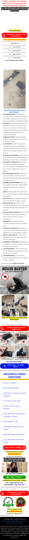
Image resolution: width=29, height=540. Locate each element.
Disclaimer (10, 522)
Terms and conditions (9, 521)
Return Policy (19, 522)
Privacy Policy (21, 521)
